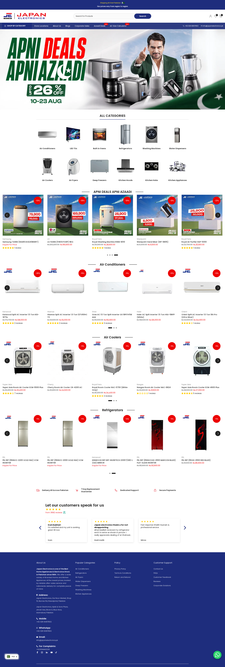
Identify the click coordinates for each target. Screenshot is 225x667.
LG (48, 239)
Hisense (50, 311)
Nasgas (140, 384)
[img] (113, 509)
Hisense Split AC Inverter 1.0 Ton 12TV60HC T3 (67, 315)
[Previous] (7, 215)
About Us (57, 26)
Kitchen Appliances (83, 594)
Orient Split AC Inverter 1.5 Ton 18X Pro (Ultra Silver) (199, 315)
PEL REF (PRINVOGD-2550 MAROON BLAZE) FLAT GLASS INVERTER (156, 461)
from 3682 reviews (53, 512)
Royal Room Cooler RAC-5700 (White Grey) (109, 388)
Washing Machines (83, 589)
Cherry (50, 384)
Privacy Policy (120, 569)
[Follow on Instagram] (42, 652)
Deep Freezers (81, 585)
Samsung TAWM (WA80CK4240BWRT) (21, 242)
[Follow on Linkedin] (46, 652)
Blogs (67, 26)
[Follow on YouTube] (52, 652)
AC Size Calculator (119, 25)
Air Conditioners (82, 569)
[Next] (217, 215)
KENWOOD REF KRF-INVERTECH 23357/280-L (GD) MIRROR (112, 461)
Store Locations (41, 26)
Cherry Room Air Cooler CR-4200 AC (64, 387)
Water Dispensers (83, 581)
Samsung (7, 239)
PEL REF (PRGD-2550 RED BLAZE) (196, 460)
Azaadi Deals (100, 25)
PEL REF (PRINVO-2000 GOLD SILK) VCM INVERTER (65, 461)
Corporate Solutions (162, 585)
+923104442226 (43, 649)
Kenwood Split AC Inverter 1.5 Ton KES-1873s (21, 315)
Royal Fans (97, 239)
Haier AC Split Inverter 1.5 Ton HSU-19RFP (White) (156, 315)
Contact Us (158, 569)
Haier (139, 311)
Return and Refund (122, 577)
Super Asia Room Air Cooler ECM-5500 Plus (23, 387)
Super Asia (7, 384)
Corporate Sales (82, 26)
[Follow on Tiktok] (56, 652)
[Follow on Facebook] (37, 652)
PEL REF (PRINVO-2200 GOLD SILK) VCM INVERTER (20, 461)
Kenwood (7, 311)
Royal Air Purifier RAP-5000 (194, 242)
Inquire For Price (10, 244)
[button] (8, 248)
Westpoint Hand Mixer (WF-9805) (152, 242)
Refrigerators (81, 573)
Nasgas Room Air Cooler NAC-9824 (154, 387)
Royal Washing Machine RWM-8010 (108, 242)
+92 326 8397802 (191, 26)
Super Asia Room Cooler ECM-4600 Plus (200, 387)
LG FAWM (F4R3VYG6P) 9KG (60, 242)
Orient (184, 311)
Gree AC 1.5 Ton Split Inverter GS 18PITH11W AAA (112, 315)
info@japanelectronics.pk (213, 26)
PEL (138, 457)
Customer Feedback (162, 577)
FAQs (156, 573)
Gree (94, 311)
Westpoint (141, 239)
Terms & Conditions (122, 573)
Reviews (157, 581)
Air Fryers (79, 577)
